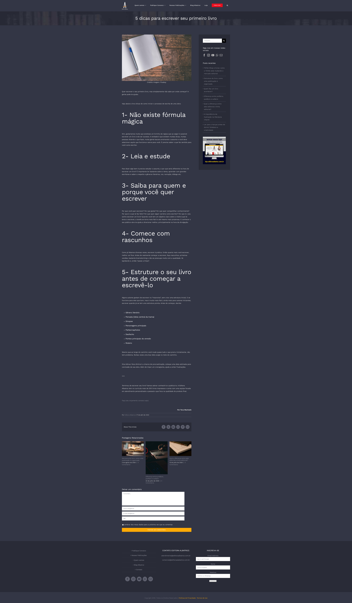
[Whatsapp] (217, 55)
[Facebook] (204, 55)
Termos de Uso (202, 598)
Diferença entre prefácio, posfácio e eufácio (156, 458)
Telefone (213, 572)
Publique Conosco (139, 551)
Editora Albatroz (130, 415)
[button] (227, 5)
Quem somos (139, 560)
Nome (213, 564)
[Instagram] (208, 55)
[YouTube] (212, 55)
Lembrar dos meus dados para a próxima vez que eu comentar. (148, 525)
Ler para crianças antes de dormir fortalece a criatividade (214, 127)
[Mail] (221, 55)
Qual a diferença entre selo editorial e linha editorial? (180, 448)
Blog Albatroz (139, 565)
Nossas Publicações (139, 555)
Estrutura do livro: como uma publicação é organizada (133, 448)
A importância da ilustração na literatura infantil (213, 117)
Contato (139, 569)
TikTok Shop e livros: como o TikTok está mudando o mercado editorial (214, 70)
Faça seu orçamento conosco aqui (135, 400)
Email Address (213, 556)
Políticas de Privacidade (187, 598)
